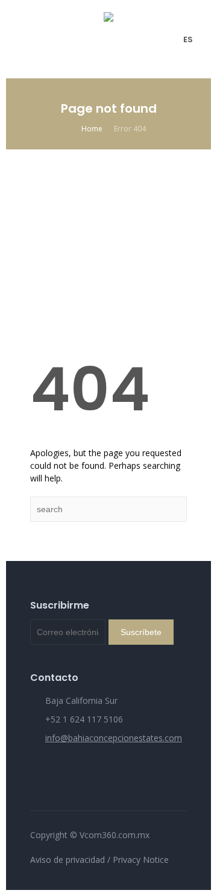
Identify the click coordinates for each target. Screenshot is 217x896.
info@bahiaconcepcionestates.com (113, 738)
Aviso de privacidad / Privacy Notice (99, 859)
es (188, 39)
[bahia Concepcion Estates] (108, 39)
